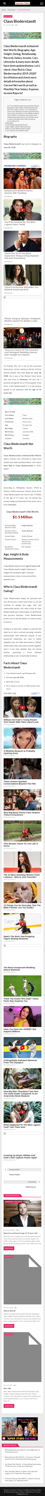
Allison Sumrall (9, 1311)
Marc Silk (7, 1388)
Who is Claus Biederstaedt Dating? (18, 129)
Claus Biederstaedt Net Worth (16, 125)
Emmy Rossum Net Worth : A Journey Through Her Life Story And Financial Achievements (22, 1458)
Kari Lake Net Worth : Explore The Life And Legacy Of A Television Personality (21, 1472)
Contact (13, 1490)
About (6, 1490)
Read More (9, 1248)
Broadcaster (9, 1201)
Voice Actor (8, 16)
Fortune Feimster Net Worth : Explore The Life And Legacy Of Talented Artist (22, 1479)
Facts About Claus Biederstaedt (17, 130)
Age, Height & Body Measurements (18, 127)
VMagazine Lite (22, 1494)
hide (28, 100)
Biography (9, 123)
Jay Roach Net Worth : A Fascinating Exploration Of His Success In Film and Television (23, 1465)
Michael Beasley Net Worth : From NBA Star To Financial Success (22, 1451)
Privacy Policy (36, 1490)
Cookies (27, 1490)
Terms (20, 1490)
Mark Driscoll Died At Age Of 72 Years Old (20, 1233)
